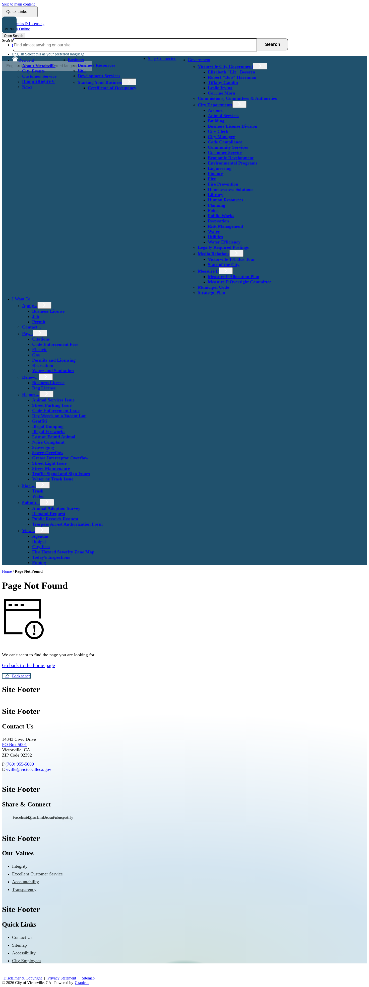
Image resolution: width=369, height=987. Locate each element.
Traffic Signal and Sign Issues (61, 473)
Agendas (40, 536)
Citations (41, 339)
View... (28, 530)
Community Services (228, 147)
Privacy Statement (61, 978)
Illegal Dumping (48, 426)
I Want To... (23, 298)
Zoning (39, 562)
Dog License (44, 387)
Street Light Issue (49, 463)
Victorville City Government (225, 66)
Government (199, 59)
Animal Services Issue (53, 399)
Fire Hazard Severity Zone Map (63, 551)
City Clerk (218, 131)
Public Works (221, 215)
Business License (48, 311)
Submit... (31, 502)
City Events (33, 70)
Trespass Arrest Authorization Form (67, 524)
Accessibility (24, 952)
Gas (36, 354)
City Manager (221, 136)
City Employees (26, 960)
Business (76, 59)
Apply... (29, 305)
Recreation (218, 220)
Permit (38, 321)
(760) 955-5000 (20, 764)
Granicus (82, 982)
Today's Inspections (51, 557)
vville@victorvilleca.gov (28, 769)
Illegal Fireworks (48, 431)
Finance (215, 173)
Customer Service (39, 76)
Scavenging (43, 447)
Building (216, 120)
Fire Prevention (223, 184)
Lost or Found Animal (53, 436)
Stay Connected (162, 58)
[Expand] (43, 59)
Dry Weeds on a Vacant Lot (59, 415)
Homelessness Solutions (230, 189)
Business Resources (96, 65)
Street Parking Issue (52, 405)
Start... (29, 485)
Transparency (24, 889)
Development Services (99, 75)
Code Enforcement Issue (56, 410)
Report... (30, 394)
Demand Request (48, 513)
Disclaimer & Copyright (23, 978)
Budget (39, 541)
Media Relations (213, 253)
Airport (215, 110)
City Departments (215, 104)
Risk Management (225, 226)
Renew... (30, 377)
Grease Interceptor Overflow (60, 457)
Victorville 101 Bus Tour (231, 259)
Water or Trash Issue (52, 478)
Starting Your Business (100, 82)
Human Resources (225, 199)
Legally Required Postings (223, 247)
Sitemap (19, 945)
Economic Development (231, 157)
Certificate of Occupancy (112, 87)
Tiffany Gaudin (223, 82)
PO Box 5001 (14, 744)
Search (7, 40)
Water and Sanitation (53, 370)
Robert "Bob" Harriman (232, 77)
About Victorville (38, 65)
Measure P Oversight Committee (239, 281)
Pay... (27, 333)
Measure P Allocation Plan (233, 276)
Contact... (31, 327)
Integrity (20, 866)
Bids (82, 70)
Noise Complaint (48, 442)
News (27, 86)
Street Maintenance (51, 468)
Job (35, 316)
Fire (212, 178)
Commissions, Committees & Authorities (237, 98)
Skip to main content (18, 4)
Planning (216, 205)
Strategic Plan (211, 292)
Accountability (25, 881)
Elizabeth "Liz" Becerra (231, 71)
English (48, 54)
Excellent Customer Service (37, 873)
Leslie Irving (220, 87)
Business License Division (232, 126)
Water (214, 231)
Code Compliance (225, 141)
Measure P (208, 271)
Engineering (219, 168)
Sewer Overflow (47, 452)
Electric (39, 349)
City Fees (41, 546)
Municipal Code (213, 287)
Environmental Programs (232, 163)
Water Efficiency (224, 241)
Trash (37, 490)
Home (7, 571)
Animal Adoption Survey (56, 508)
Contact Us (22, 937)
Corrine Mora (221, 93)
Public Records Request (55, 518)
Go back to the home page (28, 665)
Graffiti (39, 421)
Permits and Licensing (54, 360)
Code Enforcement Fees (55, 344)
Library (215, 194)
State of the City (223, 264)
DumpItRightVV (38, 81)
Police (213, 210)
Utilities (215, 236)
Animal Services (223, 115)
